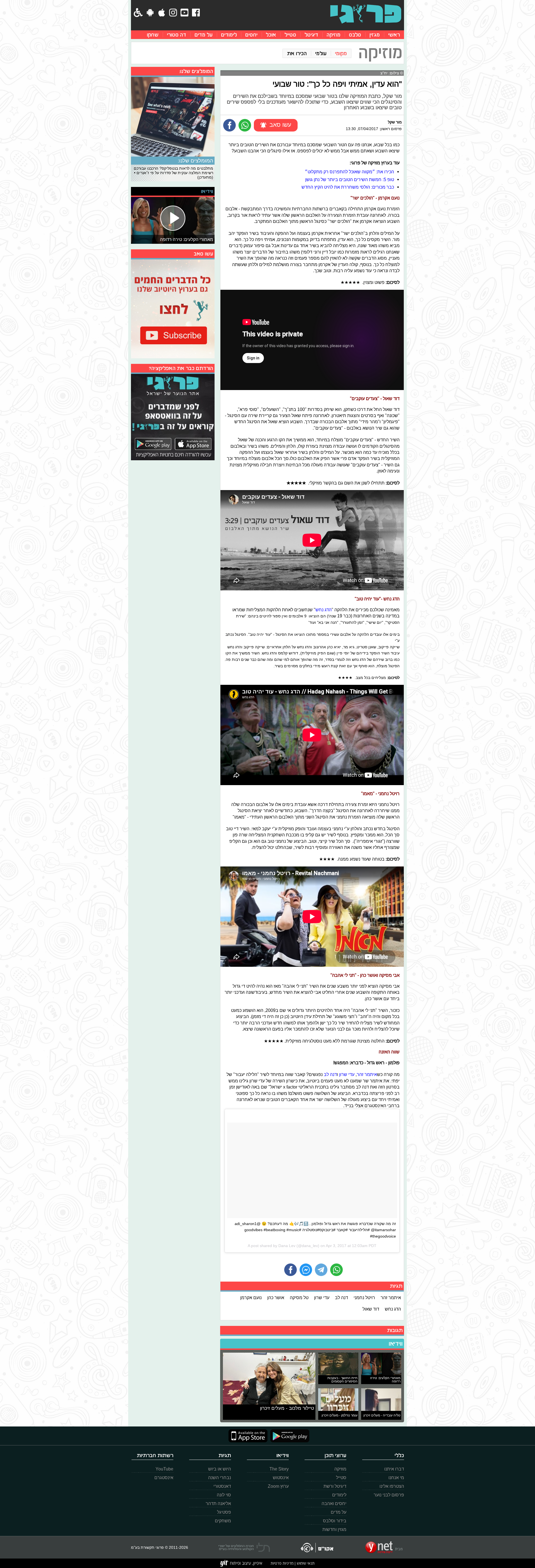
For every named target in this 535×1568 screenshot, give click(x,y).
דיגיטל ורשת (335, 1486)
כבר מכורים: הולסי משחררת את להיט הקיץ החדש (347, 186)
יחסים (251, 35)
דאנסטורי (222, 1486)
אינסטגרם (163, 1477)
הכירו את (297, 53)
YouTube (164, 1469)
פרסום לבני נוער (389, 1494)
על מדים (203, 35)
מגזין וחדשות (334, 1529)
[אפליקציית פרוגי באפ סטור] (248, 1435)
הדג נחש (323, 609)
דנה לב (330, 1074)
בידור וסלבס (334, 1520)
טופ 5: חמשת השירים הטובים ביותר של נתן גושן (349, 179)
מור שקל (395, 122)
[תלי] (244, 1547)
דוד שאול (371, 1308)
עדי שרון (346, 1074)
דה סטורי (176, 35)
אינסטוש (281, 1477)
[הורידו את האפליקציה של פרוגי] (173, 416)
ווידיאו (396, 1343)
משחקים (223, 1520)
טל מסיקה (299, 1297)
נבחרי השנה (219, 1477)
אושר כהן (275, 1297)
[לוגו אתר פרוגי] (366, 14)
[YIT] (241, 1563)
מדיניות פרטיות (282, 1563)
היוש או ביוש (219, 1469)
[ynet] (384, 1547)
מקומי (341, 53)
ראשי (394, 35)
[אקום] (316, 1547)
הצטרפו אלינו (392, 1486)
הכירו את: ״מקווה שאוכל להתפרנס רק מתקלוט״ (349, 171)
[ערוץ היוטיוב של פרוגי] (173, 308)
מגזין (374, 35)
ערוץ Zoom (278, 1486)
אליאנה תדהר (218, 1503)
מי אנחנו (396, 1477)
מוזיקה (334, 35)
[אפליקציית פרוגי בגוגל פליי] (288, 1435)
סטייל (290, 35)
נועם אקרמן (251, 1297)
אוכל (271, 35)
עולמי (321, 53)
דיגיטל (311, 35)
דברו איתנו (394, 1469)
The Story (279, 1469)
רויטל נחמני (364, 1297)
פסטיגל (224, 1512)
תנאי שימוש (305, 1563)
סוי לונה (224, 1494)
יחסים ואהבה (334, 1503)
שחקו (153, 35)
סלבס (355, 35)
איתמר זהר (367, 1074)
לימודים (229, 35)
